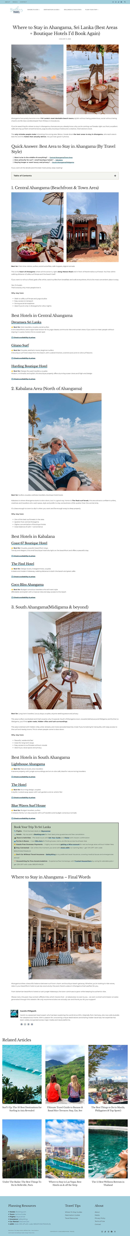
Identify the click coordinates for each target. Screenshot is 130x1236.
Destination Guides (72, 1215)
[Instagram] (113, 2)
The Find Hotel (22, 564)
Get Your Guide (54, 838)
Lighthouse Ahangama (28, 764)
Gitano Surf (20, 345)
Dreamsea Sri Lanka (26, 322)
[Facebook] (121, 2)
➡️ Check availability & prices (23, 337)
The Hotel (18, 785)
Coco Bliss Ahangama (27, 585)
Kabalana (59, 160)
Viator (66, 838)
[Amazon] (114, 1231)
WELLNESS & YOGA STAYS (72, 9)
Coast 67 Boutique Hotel (29, 543)
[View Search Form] (125, 2)
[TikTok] (118, 2)
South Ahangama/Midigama (63, 162)
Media (97, 1215)
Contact (98, 1224)
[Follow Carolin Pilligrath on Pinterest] (31, 1024)
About (97, 1212)
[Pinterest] (115, 2)
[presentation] (22, 1074)
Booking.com (39, 834)
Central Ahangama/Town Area (61, 157)
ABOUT (7, 2)
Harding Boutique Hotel (29, 366)
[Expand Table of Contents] (115, 176)
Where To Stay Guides (73, 1212)
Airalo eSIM (65, 848)
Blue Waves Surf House (28, 805)
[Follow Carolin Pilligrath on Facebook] (21, 1024)
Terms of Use (100, 1221)
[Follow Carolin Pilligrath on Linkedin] (28, 1024)
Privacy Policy (100, 1218)
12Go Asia (38, 841)
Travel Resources (71, 1218)
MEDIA (15, 2)
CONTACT (23, 2)
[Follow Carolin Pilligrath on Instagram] (25, 1024)
